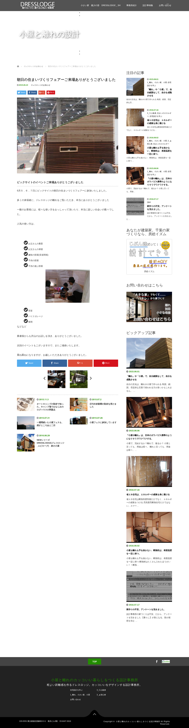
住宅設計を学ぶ (100, 21)
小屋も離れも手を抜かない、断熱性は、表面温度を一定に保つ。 (159, 151)
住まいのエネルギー (102, 39)
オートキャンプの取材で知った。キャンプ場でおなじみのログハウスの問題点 (50, 407)
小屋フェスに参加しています (103, 422)
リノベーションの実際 (103, 45)
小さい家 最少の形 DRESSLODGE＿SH (100, 5)
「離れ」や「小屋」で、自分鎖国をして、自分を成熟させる (159, 92)
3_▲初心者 (98, 30)
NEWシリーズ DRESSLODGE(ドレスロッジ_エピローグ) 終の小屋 (50, 443)
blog (89, 18)
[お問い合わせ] (149, 307)
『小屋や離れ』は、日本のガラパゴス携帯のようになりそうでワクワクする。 (159, 181)
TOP (94, 661)
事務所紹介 (131, 5)
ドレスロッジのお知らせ (104, 42)
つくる (96, 48)
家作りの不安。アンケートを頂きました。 (159, 207)
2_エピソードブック (102, 27)
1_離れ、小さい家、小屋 (104, 24)
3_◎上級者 (98, 33)
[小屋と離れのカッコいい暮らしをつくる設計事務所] (38, 5)
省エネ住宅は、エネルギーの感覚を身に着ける (159, 121)
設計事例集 (148, 5)
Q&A (95, 36)
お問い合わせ (88, 54)
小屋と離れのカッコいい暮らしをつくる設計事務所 (94, 679)
